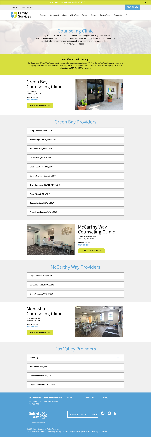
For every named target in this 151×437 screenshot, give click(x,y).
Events (84, 15)
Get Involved (54, 15)
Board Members (27, 7)
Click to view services (40, 332)
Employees (14, 7)
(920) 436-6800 (32, 100)
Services (43, 15)
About (64, 15)
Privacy (105, 398)
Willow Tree (74, 15)
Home (69, 398)
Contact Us (118, 15)
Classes (93, 15)
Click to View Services (40, 105)
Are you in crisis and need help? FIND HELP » (68, 2)
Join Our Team (105, 15)
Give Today (132, 7)
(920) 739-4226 (32, 327)
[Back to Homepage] (21, 15)
